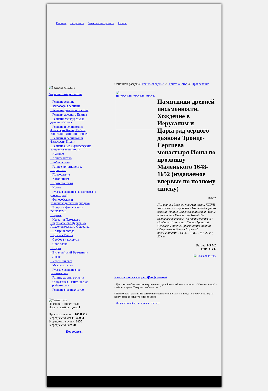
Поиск (122, 23)
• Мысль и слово (61, 265)
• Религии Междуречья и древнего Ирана (67, 120)
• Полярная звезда (62, 231)
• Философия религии (65, 106)
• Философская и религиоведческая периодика (70, 201)
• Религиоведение (62, 101)
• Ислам (55, 187)
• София (55, 248)
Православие (200, 84)
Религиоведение (153, 84)
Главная (61, 23)
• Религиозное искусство (67, 289)
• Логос (55, 256)
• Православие (60, 174)
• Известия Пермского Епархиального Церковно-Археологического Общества (69, 223)
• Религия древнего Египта (68, 114)
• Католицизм (59, 178)
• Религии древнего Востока (69, 110)
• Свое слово (58, 243)
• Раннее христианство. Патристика (66, 168)
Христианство (178, 84)
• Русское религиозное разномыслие (65, 271)
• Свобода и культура (64, 239)
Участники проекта (101, 23)
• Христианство (61, 158)
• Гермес (56, 215)
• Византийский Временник (69, 252)
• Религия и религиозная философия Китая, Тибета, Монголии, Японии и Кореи (69, 130)
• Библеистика (60, 162)
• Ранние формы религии (67, 277)
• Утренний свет (61, 261)
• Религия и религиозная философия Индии (66, 139)
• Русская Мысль (61, 235)
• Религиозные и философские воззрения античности (70, 147)
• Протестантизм (61, 183)
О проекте (77, 23)
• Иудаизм (57, 153)
